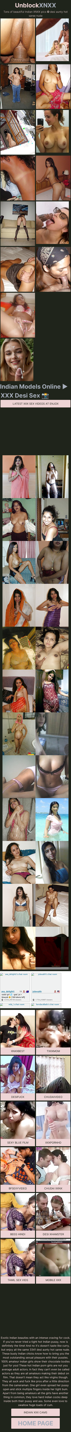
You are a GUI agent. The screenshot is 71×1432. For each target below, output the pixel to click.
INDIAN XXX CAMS (35, 1412)
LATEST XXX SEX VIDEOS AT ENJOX (35, 403)
